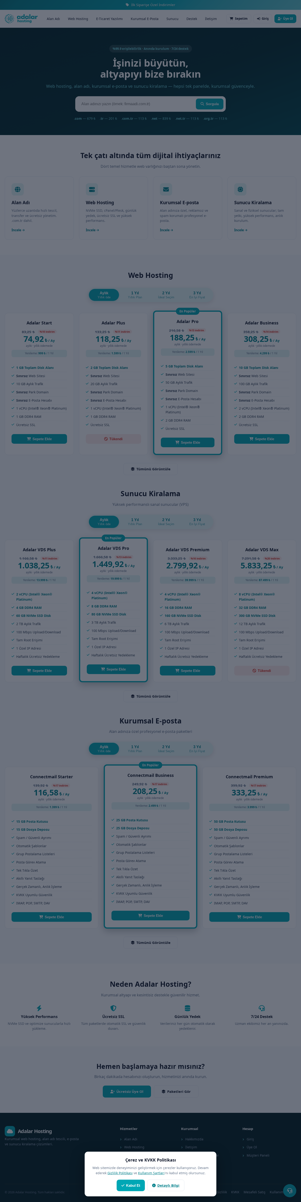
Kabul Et (133, 1185)
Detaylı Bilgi (168, 1185)
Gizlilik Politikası (120, 1173)
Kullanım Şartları (151, 1173)
